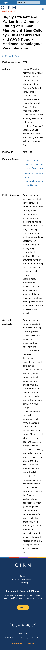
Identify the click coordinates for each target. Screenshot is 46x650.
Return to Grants (12, 56)
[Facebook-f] (12, 625)
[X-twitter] (18, 625)
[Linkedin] (28, 625)
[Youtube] (34, 625)
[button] (42, 2)
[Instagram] (23, 625)
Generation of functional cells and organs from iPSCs (34, 164)
